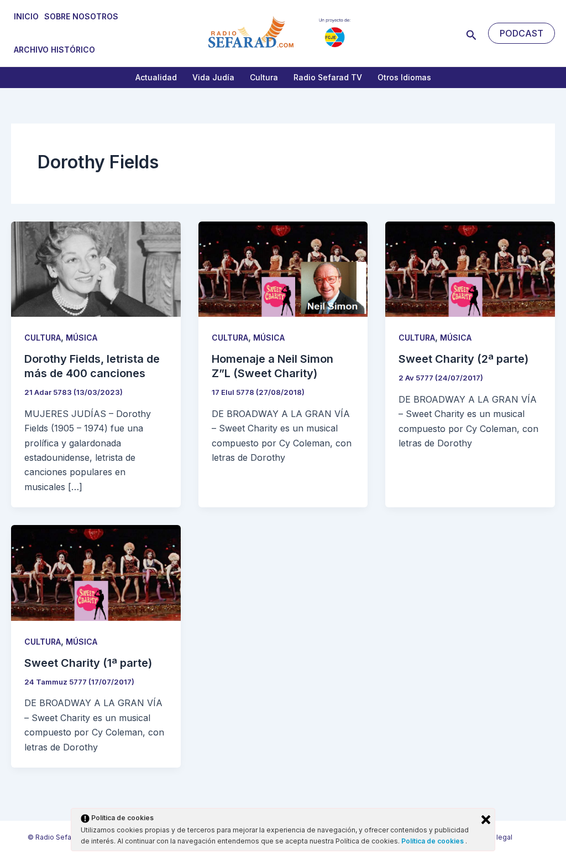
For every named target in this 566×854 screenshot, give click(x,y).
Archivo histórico (54, 49)
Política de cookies (433, 841)
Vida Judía (213, 77)
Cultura (264, 77)
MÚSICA (81, 337)
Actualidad (156, 77)
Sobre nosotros (81, 16)
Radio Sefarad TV (328, 77)
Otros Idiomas (404, 77)
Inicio (26, 16)
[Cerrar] (485, 819)
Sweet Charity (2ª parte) (463, 359)
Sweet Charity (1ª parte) (88, 663)
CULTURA (42, 337)
